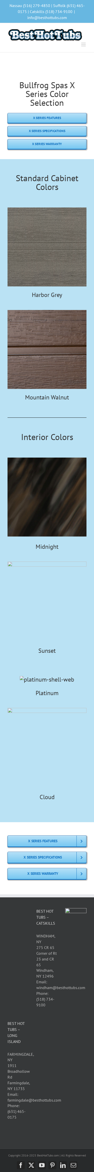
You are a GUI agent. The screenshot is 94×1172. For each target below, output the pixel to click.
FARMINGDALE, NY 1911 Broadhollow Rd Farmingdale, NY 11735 (21, 1071)
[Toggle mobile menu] (83, 44)
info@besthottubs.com (47, 17)
